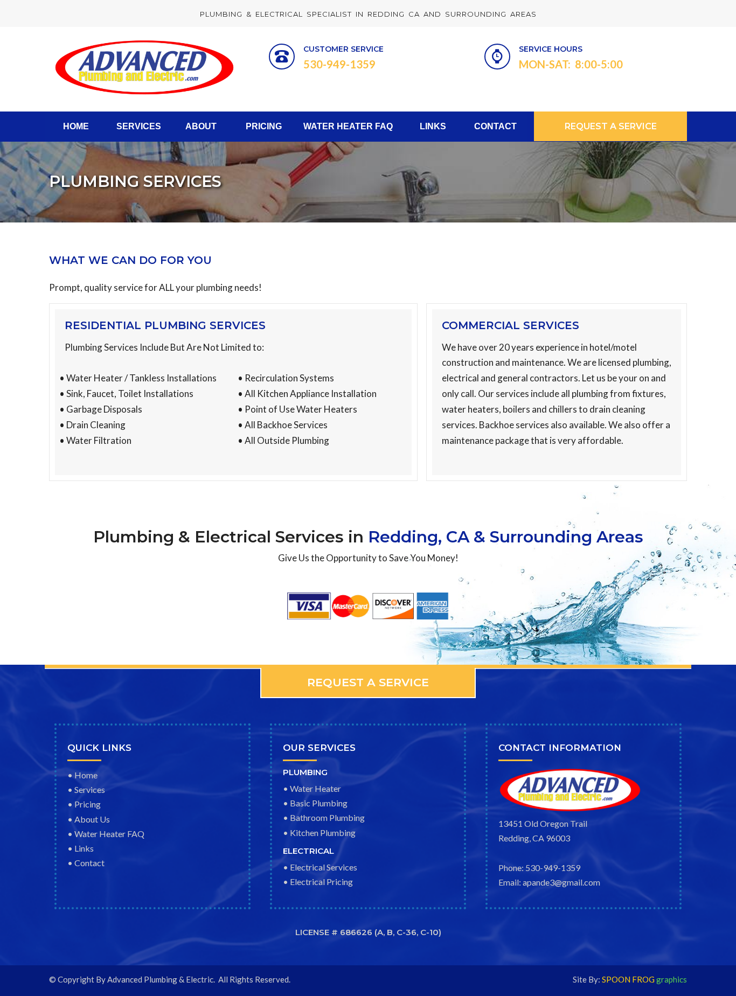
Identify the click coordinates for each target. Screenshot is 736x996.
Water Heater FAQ (109, 833)
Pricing (87, 804)
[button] (368, 683)
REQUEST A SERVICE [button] (611, 126)
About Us (92, 819)
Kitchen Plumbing (323, 832)
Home (86, 775)
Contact (89, 863)
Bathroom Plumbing (327, 817)
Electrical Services (323, 867)
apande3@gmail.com (561, 882)
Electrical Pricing (321, 881)
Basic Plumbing (319, 803)
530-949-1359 (552, 867)
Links (84, 848)
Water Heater (315, 788)
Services (89, 789)
